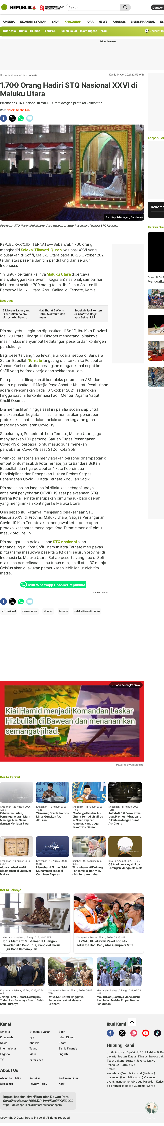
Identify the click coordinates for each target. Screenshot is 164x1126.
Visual (33, 1054)
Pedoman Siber (68, 1078)
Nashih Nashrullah (18, 110)
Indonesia (9, 30)
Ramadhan (36, 1059)
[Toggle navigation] (4, 7)
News (3, 1043)
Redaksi (34, 1078)
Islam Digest (88, 30)
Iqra (31, 1037)
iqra (90, 21)
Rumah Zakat (68, 30)
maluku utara (29, 611)
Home (3, 75)
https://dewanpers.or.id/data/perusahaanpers (32, 1104)
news (103, 21)
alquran (48, 611)
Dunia (23, 30)
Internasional (8, 1048)
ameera (9, 21)
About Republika (10, 1078)
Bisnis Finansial (143, 21)
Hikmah (35, 30)
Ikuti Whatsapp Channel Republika (56, 585)
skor (55, 21)
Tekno (33, 1048)
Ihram (104, 30)
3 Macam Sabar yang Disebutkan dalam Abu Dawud (16, 314)
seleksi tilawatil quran (87, 611)
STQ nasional (65, 541)
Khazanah (16, 75)
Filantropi (50, 30)
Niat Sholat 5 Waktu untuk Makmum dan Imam (52, 314)
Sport (62, 1043)
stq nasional (8, 611)
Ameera (5, 1031)
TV (2, 1059)
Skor (61, 1031)
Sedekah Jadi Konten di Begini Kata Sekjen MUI (88, 314)
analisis (119, 21)
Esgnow (5, 1054)
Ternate (35, 360)
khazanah (73, 21)
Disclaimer (6, 1083)
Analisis (34, 1043)
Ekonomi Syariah (33, 21)
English (63, 1054)
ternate (63, 611)
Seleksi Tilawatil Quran (41, 249)
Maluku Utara (59, 274)
